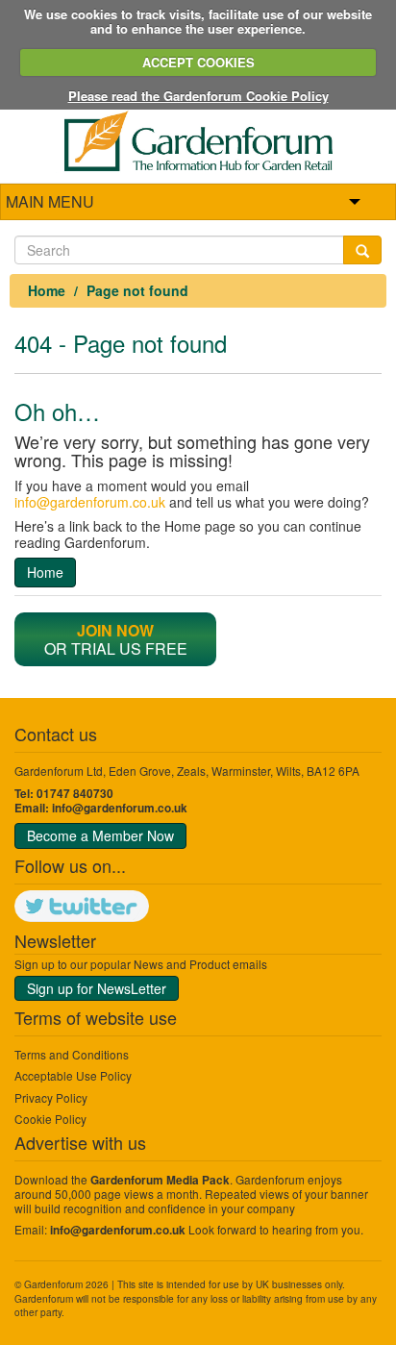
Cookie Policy (50, 1118)
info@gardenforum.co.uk (89, 501)
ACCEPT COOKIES (198, 62)
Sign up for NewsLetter (96, 988)
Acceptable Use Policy (73, 1075)
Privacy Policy (50, 1097)
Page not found (137, 290)
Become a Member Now (100, 835)
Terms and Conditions (71, 1054)
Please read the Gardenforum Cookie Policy (198, 96)
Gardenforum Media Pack (160, 1180)
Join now (115, 630)
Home (46, 290)
